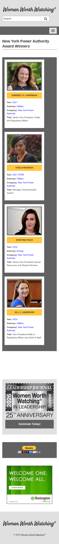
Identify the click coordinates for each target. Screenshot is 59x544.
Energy (20, 251)
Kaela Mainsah (24, 167)
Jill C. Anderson (24, 312)
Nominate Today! (30, 424)
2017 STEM (18, 174)
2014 (15, 319)
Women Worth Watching (32, 534)
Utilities (20, 106)
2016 (15, 247)
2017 (15, 102)
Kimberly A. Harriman (24, 95)
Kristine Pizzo (24, 240)
